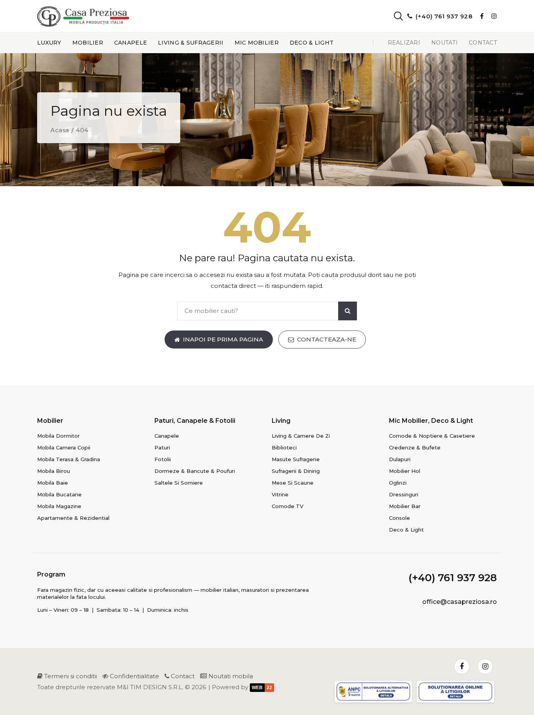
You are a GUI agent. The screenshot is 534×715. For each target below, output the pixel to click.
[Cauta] (347, 311)
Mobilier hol (404, 471)
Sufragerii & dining (296, 471)
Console (399, 518)
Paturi (162, 447)
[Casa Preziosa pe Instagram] (494, 16)
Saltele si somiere (178, 483)
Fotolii (162, 459)
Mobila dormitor (58, 436)
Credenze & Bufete (415, 447)
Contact (483, 42)
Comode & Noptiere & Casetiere (432, 436)
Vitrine (280, 494)
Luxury (49, 42)
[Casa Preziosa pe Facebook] (482, 16)
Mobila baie (52, 483)
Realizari (404, 42)
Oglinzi (398, 483)
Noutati (444, 42)
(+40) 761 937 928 (453, 577)
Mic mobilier (257, 42)
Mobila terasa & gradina (68, 459)
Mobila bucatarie (59, 494)
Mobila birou (53, 471)
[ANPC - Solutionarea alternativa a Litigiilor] (374, 693)
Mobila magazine (59, 506)
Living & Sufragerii (190, 42)
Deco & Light (311, 42)
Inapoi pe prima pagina (223, 339)
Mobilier (87, 42)
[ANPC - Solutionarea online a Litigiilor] (456, 693)
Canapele (130, 42)
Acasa (59, 130)
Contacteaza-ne (326, 339)
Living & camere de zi (301, 436)
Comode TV (287, 506)
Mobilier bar (405, 506)
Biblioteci (284, 447)
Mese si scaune (293, 483)
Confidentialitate (133, 676)
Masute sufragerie (296, 459)
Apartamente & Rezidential (73, 518)
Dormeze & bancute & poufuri (194, 471)
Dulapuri (399, 459)
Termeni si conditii (70, 676)
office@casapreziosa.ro (459, 601)
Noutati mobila (230, 676)
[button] (392, 16)
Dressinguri (403, 494)
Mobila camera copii (63, 447)
